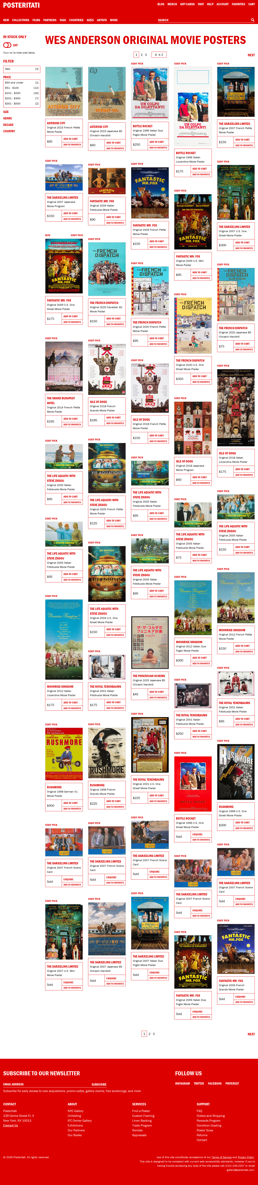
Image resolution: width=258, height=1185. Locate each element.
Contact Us (10, 1125)
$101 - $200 (12, 93)
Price (7, 77)
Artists (102, 20)
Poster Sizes (205, 1130)
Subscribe (99, 1084)
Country (9, 131)
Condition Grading (209, 1125)
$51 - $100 (12, 88)
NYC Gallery (75, 1111)
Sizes (90, 20)
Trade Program (142, 1125)
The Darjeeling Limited (234, 124)
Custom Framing (143, 1116)
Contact (202, 1140)
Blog (160, 4)
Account (223, 4)
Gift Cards (187, 4)
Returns (202, 1135)
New (6, 20)
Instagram (182, 1083)
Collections (20, 20)
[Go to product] (64, 91)
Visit (201, 4)
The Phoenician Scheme (149, 676)
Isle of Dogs (98, 402)
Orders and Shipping (211, 1116)
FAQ (199, 1111)
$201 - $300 (12, 98)
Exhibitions (75, 1125)
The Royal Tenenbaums (105, 686)
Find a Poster (141, 1111)
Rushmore (97, 785)
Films (36, 20)
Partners (49, 20)
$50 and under (14, 82)
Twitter (199, 1083)
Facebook (215, 1083)
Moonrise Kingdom (232, 630)
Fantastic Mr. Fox (145, 225)
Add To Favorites (72, 144)
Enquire (197, 834)
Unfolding (74, 1116)
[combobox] (206, 20)
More (114, 20)
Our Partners (76, 1130)
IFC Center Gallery (80, 1120)
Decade (8, 125)
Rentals (137, 1130)
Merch (172, 4)
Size (6, 112)
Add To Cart (70, 139)
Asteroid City (56, 123)
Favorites (238, 4)
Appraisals (139, 1135)
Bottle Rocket (142, 126)
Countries (76, 20)
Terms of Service (222, 1157)
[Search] (253, 20)
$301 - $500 (12, 103)
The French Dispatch (104, 303)
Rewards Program (209, 1120)
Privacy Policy (246, 1157)
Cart (251, 4)
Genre (7, 118)
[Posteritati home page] (21, 5)
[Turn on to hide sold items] (7, 45)
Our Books (75, 1135)
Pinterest (232, 1083)
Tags (63, 20)
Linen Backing (142, 1120)
